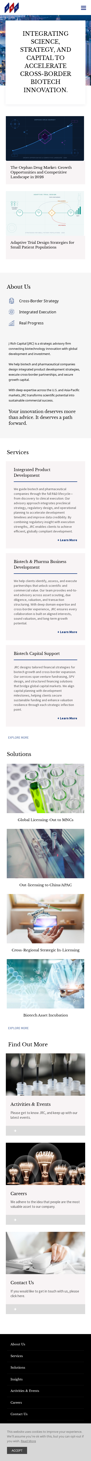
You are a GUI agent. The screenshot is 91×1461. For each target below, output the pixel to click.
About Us (17, 1344)
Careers (16, 1403)
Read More (28, 1441)
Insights (16, 1379)
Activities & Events (24, 1391)
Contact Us (19, 1414)
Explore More (18, 738)
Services (16, 1356)
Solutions (17, 1368)
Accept (17, 1450)
